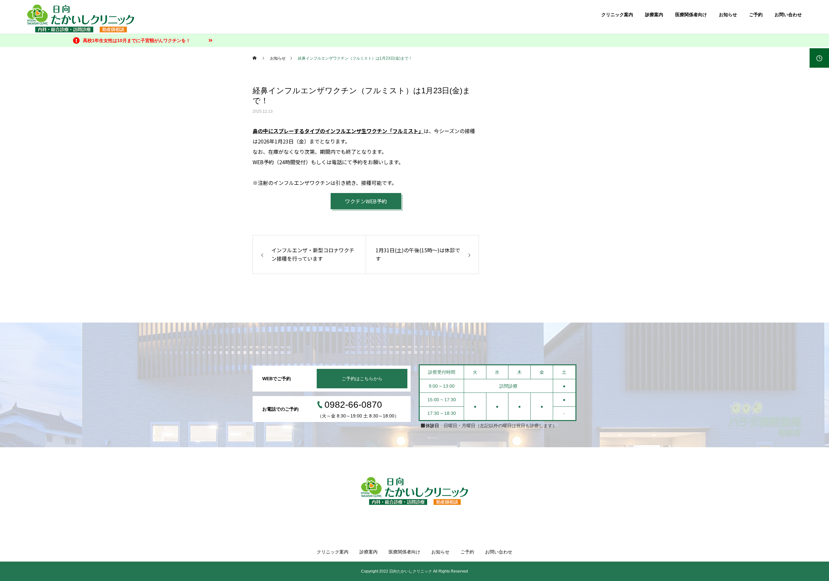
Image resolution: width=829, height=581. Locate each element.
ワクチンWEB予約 (366, 201)
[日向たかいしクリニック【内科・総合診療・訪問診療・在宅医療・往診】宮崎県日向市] (414, 491)
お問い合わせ (788, 14)
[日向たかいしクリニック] (80, 18)
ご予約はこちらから (362, 378)
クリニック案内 (617, 14)
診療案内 (654, 14)
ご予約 (756, 14)
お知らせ (728, 14)
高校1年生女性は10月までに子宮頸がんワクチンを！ (136, 40)
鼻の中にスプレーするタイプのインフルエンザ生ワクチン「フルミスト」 (338, 131)
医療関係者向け (691, 14)
